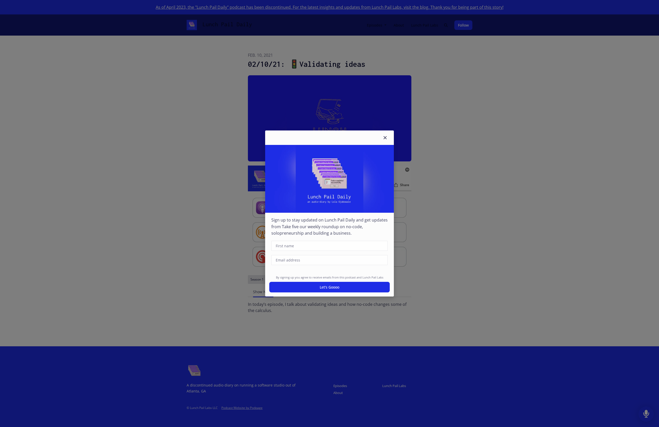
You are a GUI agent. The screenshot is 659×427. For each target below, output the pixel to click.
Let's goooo (329, 287)
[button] (385, 138)
